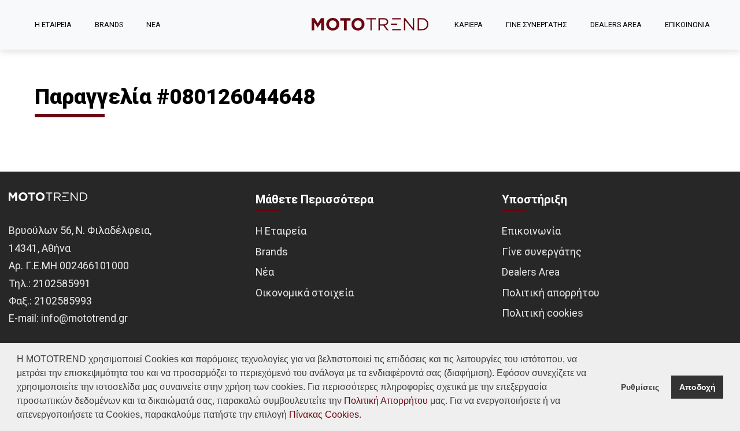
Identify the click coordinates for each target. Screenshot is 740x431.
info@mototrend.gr (84, 318)
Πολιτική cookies (542, 313)
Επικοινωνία (531, 231)
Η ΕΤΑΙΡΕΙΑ (53, 24)
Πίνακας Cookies (324, 414)
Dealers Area (531, 272)
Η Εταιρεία (281, 231)
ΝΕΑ (153, 24)
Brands (272, 252)
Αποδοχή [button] (697, 387)
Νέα (265, 272)
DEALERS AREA (616, 24)
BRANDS (109, 24)
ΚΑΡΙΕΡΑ (468, 24)
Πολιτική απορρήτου (551, 293)
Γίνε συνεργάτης (542, 252)
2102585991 (62, 283)
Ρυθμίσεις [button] (640, 387)
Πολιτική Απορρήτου (386, 401)
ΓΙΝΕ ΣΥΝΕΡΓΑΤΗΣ (536, 24)
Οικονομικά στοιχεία (305, 293)
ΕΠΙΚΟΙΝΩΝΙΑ (687, 24)
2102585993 (63, 301)
